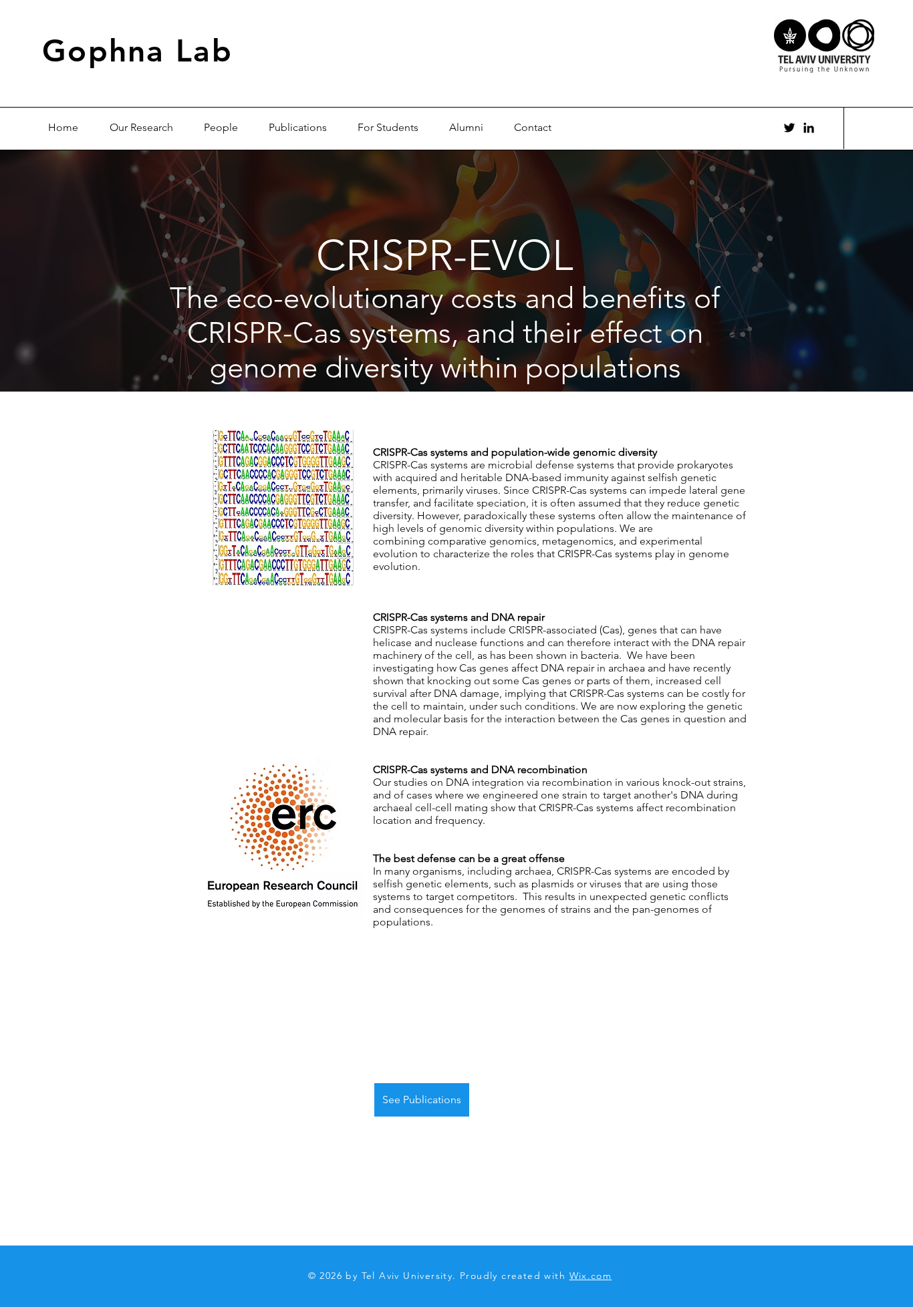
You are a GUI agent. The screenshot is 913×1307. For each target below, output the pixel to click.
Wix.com (590, 1276)
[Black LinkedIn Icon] (808, 127)
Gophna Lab (137, 50)
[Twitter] (789, 127)
